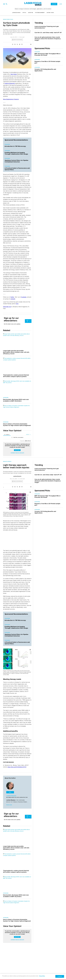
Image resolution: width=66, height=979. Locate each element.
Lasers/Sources (16, 12)
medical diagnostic (10, 83)
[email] (22, 44)
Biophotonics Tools (8, 19)
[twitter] (17, 44)
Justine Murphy (17, 476)
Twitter (12, 297)
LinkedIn (13, 299)
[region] (17, 437)
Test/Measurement (40, 12)
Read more (28, 943)
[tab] (7, 434)
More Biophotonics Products (11, 99)
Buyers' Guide (50, 12)
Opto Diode (13, 74)
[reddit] (19, 44)
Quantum (30, 12)
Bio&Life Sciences (7, 461)
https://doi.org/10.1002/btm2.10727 (16, 767)
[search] (6, 4)
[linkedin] (15, 44)
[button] (4, 4)
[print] (30, 44)
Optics (24, 12)
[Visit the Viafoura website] (28, 440)
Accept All (60, 976)
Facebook (23, 297)
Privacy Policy (42, 975)
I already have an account (17, 452)
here (17, 303)
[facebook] (12, 44)
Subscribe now (7, 306)
